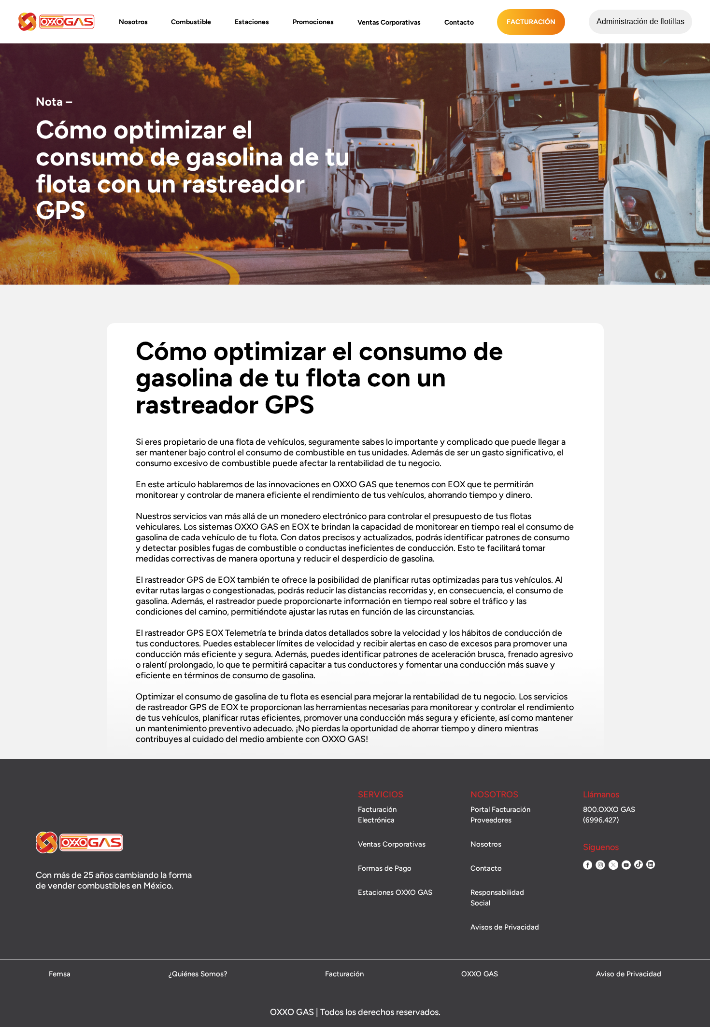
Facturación (531, 22)
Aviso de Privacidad (628, 974)
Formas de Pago (385, 868)
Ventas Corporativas (389, 22)
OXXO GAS (479, 974)
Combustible (191, 22)
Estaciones (252, 22)
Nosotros (133, 22)
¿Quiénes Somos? (198, 974)
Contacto (459, 22)
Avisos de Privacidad (504, 927)
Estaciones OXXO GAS (395, 892)
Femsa (60, 974)
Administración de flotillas (640, 21)
